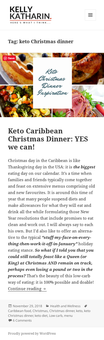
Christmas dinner (61, 311)
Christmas (40, 311)
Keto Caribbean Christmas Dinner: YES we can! (48, 139)
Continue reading (27, 288)
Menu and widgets (90, 20)
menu (68, 315)
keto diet (41, 315)
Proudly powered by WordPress (32, 333)
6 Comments (22, 320)
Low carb (55, 315)
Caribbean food (19, 311)
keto (79, 311)
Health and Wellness (65, 306)
